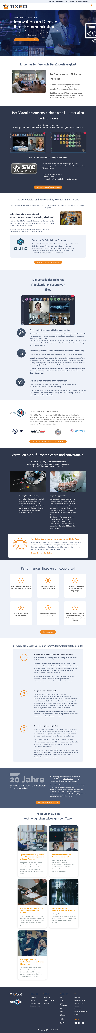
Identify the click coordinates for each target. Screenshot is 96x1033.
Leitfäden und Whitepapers (63, 1004)
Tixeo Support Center (62, 999)
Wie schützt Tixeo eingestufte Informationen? (63, 909)
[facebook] (83, 1023)
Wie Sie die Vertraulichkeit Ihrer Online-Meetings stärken (31, 910)
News (61, 1011)
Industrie (70, 918)
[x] (79, 1023)
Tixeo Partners (78, 1003)
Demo (67, 1)
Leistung (32, 1000)
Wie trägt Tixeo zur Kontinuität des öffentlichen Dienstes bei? (32, 961)
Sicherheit (33, 997)
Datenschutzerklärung (80, 1011)
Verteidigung (58, 918)
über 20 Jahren (68, 779)
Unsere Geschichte (79, 1000)
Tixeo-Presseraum (63, 1014)
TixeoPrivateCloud (48, 1000)
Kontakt (72, 1)
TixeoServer (46, 1003)
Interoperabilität (35, 1006)
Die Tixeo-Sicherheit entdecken (48, 802)
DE (90, 1)
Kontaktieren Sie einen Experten (26, 40)
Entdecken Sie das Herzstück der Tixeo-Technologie (48, 441)
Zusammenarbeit (35, 1003)
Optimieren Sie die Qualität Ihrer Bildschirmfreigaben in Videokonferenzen (32, 856)
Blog (61, 1008)
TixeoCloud (46, 997)
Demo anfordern (48, 632)
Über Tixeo (51, 1)
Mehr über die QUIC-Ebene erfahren (48, 262)
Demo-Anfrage (62, 1018)
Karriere (76, 1006)
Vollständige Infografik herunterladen (48, 187)
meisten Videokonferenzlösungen (43, 358)
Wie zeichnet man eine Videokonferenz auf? (61, 855)
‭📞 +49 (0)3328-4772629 (82, 1)
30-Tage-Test (62, 1023)
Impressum (77, 1009)
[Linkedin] (75, 1023)
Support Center (60, 1)
